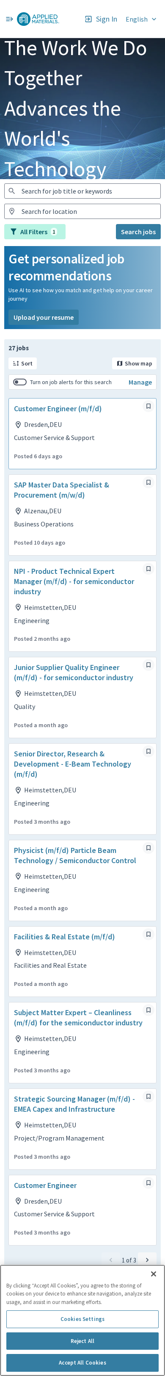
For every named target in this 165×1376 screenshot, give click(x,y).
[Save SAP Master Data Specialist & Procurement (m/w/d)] (148, 482)
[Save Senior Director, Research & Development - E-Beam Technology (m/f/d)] (148, 751)
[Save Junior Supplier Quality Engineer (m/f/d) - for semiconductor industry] (148, 665)
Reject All (82, 1341)
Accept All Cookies (82, 1362)
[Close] (153, 1274)
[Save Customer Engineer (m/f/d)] (148, 406)
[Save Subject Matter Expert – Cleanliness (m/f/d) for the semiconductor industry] (148, 1010)
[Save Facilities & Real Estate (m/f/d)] (148, 934)
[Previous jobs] (111, 1260)
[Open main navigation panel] (9, 19)
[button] (142, 19)
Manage (140, 382)
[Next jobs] (147, 1260)
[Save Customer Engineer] (148, 1183)
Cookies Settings (82, 1319)
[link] (38, 19)
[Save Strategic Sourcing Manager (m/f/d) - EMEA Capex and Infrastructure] (148, 1096)
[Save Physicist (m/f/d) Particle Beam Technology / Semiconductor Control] (148, 848)
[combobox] (82, 191)
